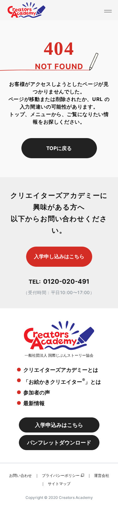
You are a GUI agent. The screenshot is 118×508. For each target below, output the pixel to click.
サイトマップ (59, 483)
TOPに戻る (59, 148)
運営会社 (101, 475)
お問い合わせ (20, 475)
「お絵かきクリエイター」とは (62, 381)
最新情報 (34, 403)
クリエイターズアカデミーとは (60, 370)
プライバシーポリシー (61, 475)
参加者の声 (36, 392)
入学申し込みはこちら (59, 256)
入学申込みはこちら (59, 425)
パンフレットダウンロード (59, 442)
